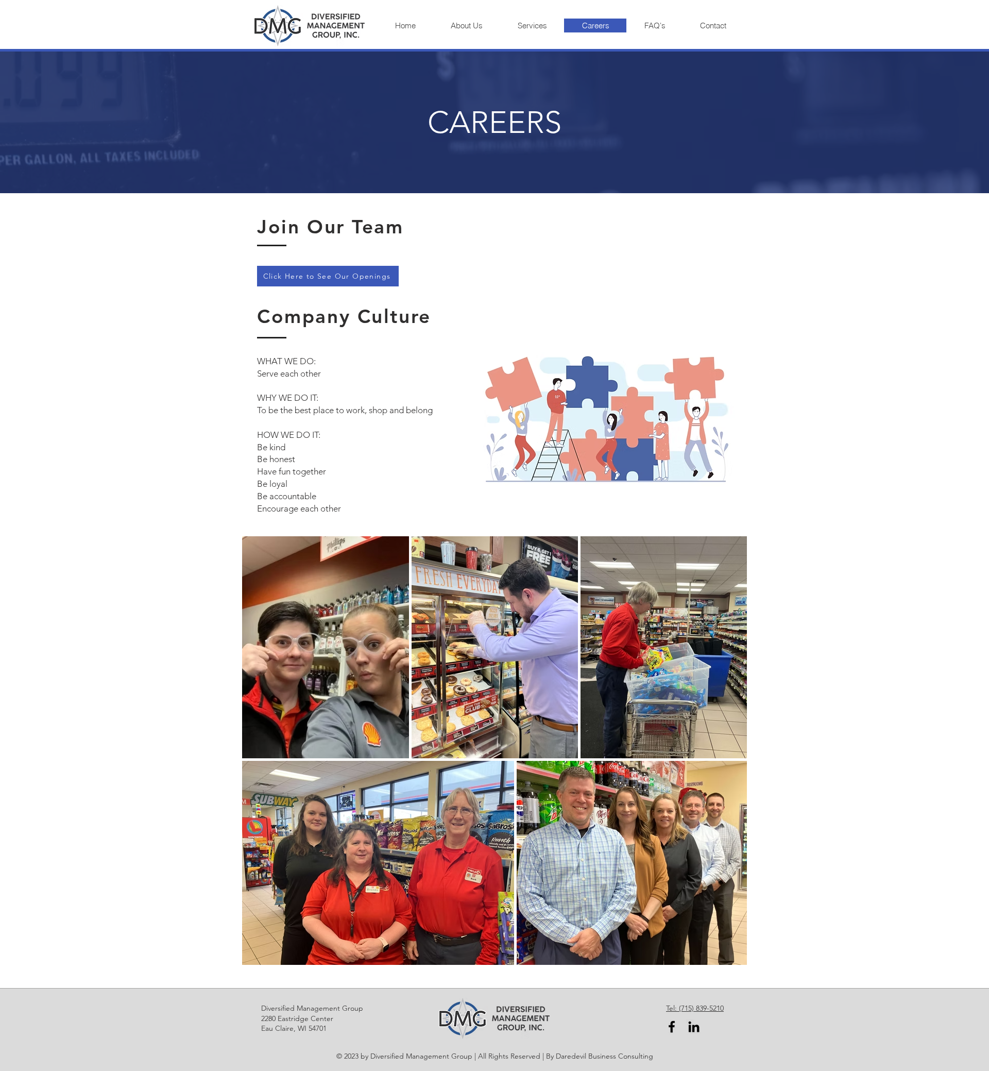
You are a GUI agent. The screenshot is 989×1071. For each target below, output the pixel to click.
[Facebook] (671, 1026)
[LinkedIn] (694, 1026)
